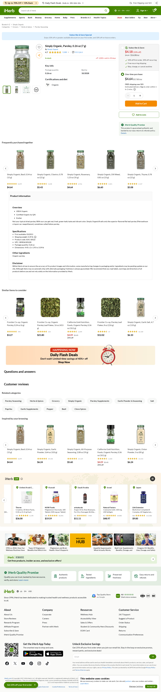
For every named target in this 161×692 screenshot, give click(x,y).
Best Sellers (130, 17)
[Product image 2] (17, 90)
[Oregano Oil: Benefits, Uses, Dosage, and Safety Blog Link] (145, 542)
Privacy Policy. (107, 667)
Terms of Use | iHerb (75, 687)
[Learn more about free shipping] (134, 89)
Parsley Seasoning (41, 27)
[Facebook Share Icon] (7, 663)
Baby (65, 17)
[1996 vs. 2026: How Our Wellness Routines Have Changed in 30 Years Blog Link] (15, 542)
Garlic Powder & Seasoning (130, 401)
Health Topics (100, 17)
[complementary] (58, 687)
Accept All (151, 686)
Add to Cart (20, 168)
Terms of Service (80, 670)
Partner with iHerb (50, 626)
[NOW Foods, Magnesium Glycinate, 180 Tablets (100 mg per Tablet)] (56, 500)
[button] (156, 3)
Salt (152, 401)
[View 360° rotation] (36, 90)
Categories (6, 27)
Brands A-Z (86, 17)
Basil (64, 409)
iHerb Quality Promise (13, 634)
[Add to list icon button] (39, 47)
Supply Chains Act (43, 687)
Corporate (46, 614)
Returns (122, 630)
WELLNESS (80, 540)
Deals (119, 17)
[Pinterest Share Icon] (31, 663)
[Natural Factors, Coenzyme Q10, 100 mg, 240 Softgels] (114, 500)
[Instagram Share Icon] (39, 663)
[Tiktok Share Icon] (47, 663)
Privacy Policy (150, 667)
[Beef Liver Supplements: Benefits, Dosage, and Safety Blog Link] (124, 542)
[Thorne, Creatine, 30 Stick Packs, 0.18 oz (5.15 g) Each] (27, 500)
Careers (45, 618)
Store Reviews (10, 618)
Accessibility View (88, 618)
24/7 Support (124, 614)
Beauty (38, 17)
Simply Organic (18, 25)
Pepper (50, 409)
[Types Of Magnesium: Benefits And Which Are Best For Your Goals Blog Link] (37, 542)
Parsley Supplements (99, 401)
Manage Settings (136, 686)
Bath (30, 17)
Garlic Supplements (29, 409)
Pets (72, 17)
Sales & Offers (86, 622)
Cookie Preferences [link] (58, 687)
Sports (22, 17)
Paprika (8, 409)
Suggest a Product (126, 618)
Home (57, 17)
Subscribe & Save (11, 630)
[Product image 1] (7, 90)
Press (44, 622)
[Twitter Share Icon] (15, 663)
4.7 (46, 52)
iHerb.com (7, 678)
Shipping (122, 626)
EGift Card (85, 630)
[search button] (105, 11)
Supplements (10, 17)
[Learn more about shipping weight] (35, 237)
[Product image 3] (26, 90)
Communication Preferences (131, 634)
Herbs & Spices (26, 27)
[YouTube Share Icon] (23, 663)
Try (139, 17)
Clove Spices (80, 409)
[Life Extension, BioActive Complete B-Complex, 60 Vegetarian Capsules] (143, 500)
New (145, 17)
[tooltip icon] (21, 479)
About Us (8, 614)
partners (128, 681)
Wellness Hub (86, 614)
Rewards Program (11, 622)
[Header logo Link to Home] (9, 11)
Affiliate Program (11, 626)
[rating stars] (55, 52)
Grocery (48, 17)
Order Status (124, 622)
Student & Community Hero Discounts (97, 626)
